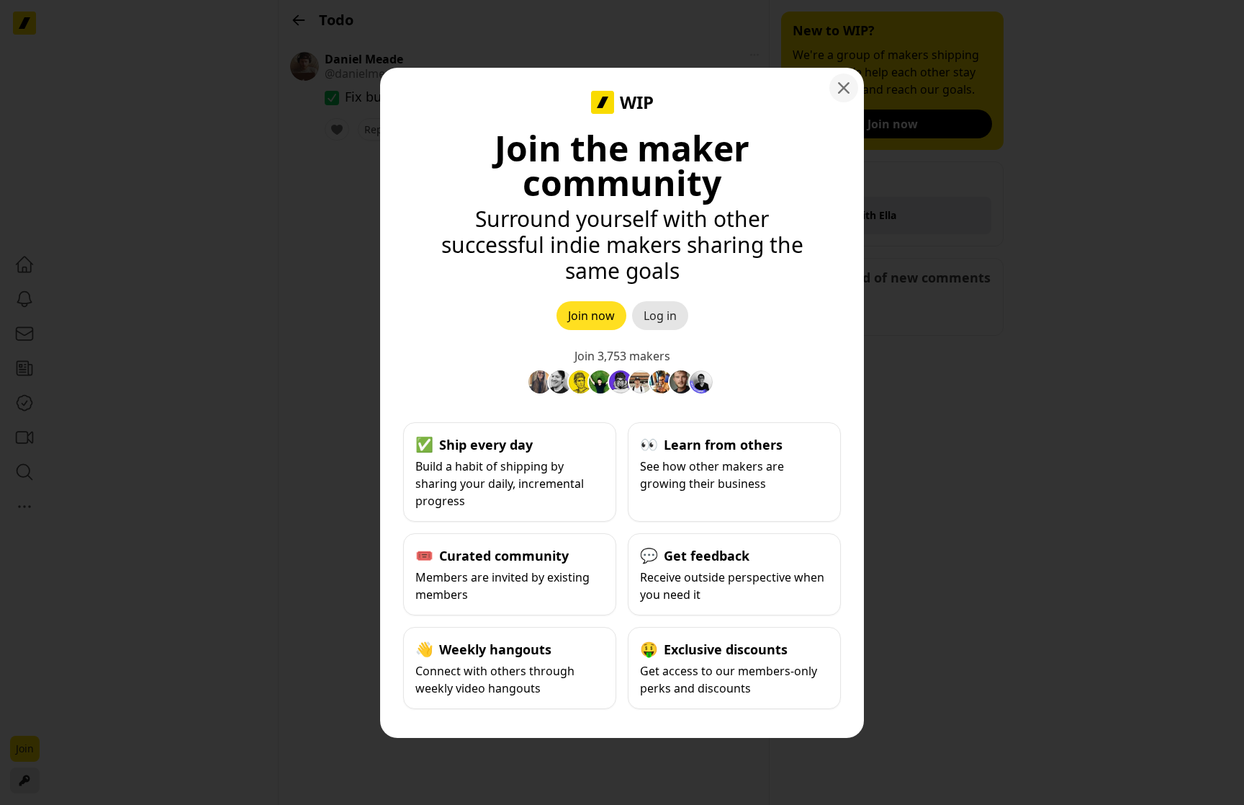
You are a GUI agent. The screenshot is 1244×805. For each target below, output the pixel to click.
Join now (591, 316)
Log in (660, 316)
